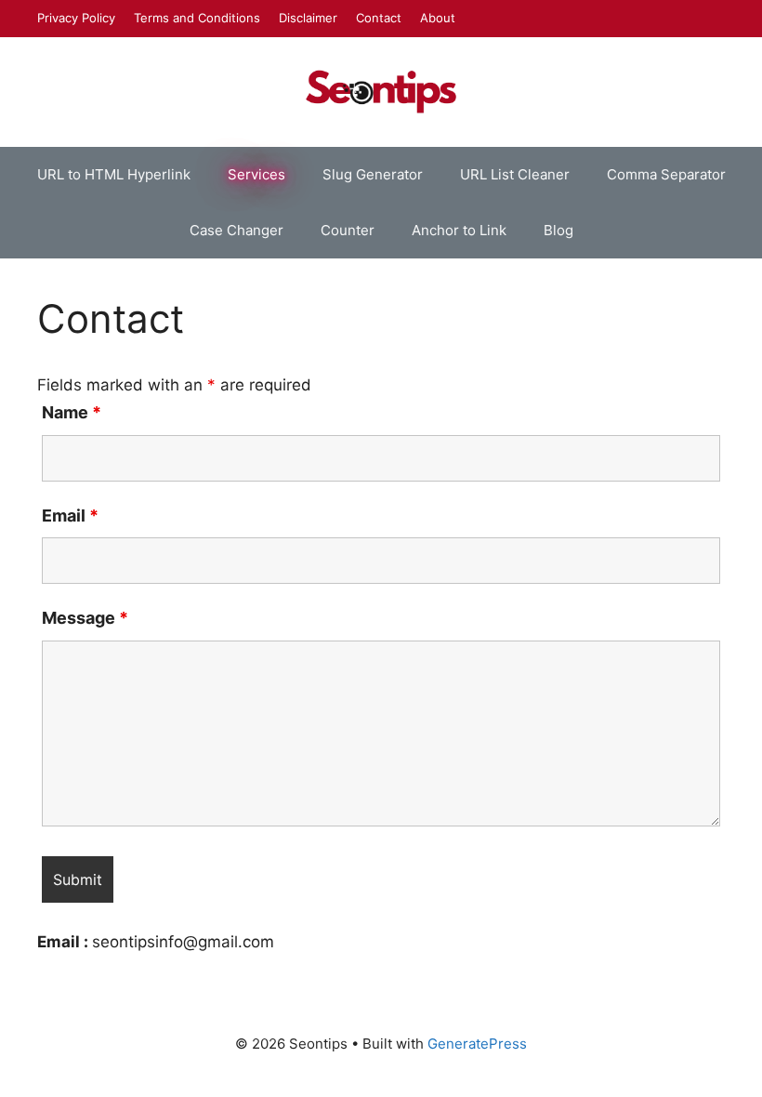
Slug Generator (372, 174)
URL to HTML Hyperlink (113, 174)
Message (85, 618)
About (437, 17)
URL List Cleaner (515, 174)
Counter (347, 230)
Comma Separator (666, 174)
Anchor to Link (459, 230)
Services (256, 174)
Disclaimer (308, 17)
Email (70, 515)
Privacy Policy (76, 17)
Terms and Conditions (197, 17)
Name (71, 412)
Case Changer (236, 230)
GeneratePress (477, 1043)
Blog (558, 230)
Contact (378, 17)
